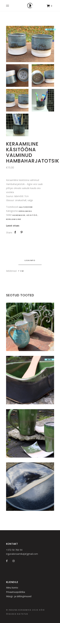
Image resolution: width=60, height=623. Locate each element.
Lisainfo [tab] (30, 260)
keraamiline (13, 219)
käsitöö (32, 215)
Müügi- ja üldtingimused (18, 596)
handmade (19, 215)
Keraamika (25, 211)
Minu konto (12, 587)
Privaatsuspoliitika (15, 591)
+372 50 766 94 (14, 549)
